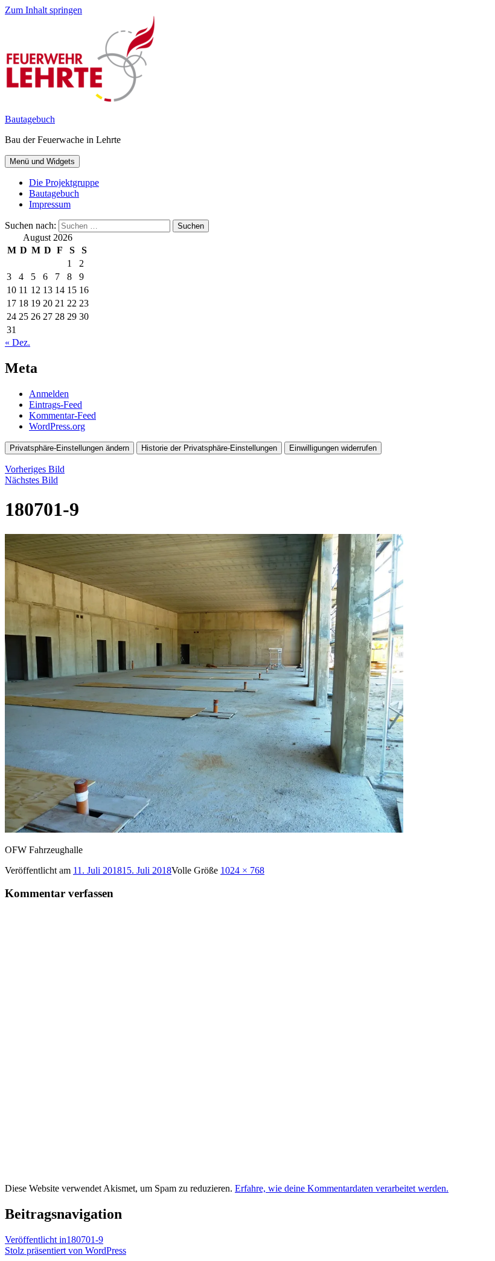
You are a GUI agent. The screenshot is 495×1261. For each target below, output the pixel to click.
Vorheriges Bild (35, 469)
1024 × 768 (242, 870)
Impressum (50, 204)
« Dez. (17, 342)
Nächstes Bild (31, 480)
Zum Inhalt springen (43, 10)
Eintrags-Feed (55, 404)
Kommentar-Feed (62, 415)
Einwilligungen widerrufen (333, 448)
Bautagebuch (30, 119)
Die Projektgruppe (64, 182)
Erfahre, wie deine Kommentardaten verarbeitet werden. (342, 1188)
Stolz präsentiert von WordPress (65, 1250)
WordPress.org (57, 426)
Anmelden (49, 394)
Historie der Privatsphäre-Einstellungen (209, 448)
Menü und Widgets (42, 161)
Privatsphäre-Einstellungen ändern (69, 448)
